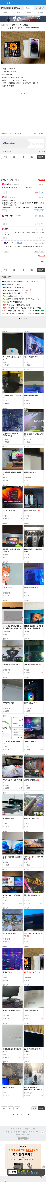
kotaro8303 (6, 785)
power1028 (6, 631)
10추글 (29, 12)
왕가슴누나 (6, 670)
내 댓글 (17, 12)
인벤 (8, 3)
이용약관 (9, 1132)
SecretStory (5, 28)
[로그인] (39, 2)
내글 (5, 12)
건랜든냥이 (6, 708)
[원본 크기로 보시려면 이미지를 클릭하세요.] (23, 47)
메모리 (5, 900)
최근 (4, 1108)
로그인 (12, 1129)
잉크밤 (26, 785)
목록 (5, 157)
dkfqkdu (5, 862)
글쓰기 (43, 8)
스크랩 (41, 133)
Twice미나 (6, 477)
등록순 (11, 180)
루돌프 (5, 977)
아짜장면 (26, 670)
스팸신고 (18, 133)
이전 (23, 157)
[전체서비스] (43, 2)
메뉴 (2, 151)
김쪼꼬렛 (26, 823)
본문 (14, 157)
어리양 (5, 516)
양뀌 (25, 593)
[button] (19, 318)
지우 (4, 1054)
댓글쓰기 (41, 157)
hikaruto (26, 631)
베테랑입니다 (28, 516)
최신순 (17, 180)
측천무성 (26, 1054)
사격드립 (5, 439)
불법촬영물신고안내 (23, 1134)
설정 (34, 1129)
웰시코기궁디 (28, 1093)
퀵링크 (27, 1129)
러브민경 (26, 400)
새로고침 (42, 180)
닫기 (43, 1167)
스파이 (5, 362)
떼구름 (26, 362)
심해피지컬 (27, 439)
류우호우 (26, 900)
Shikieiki (26, 939)
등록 (42, 261)
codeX (5, 400)
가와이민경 (6, 939)
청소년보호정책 (34, 1132)
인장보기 (8, 151)
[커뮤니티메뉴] (2, 2)
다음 (31, 157)
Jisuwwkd (6, 1016)
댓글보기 (41, 270)
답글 (4, 192)
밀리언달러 (6, 593)
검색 (34, 1108)
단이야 (26, 747)
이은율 (5, 747)
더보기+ (42, 277)
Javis (4, 1093)
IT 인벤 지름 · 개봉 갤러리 (11, 8)
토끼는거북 (27, 708)
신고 (11, 133)
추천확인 (4, 133)
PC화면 (20, 1129)
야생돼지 (26, 554)
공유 (35, 133)
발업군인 (5, 554)
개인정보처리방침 (20, 1132)
